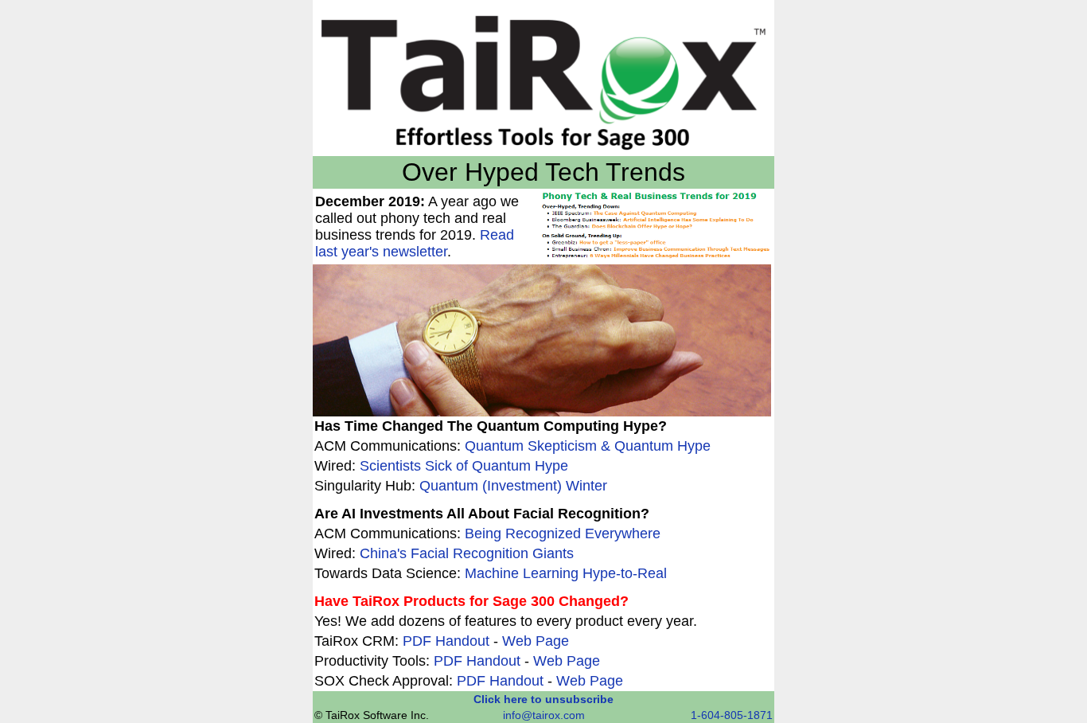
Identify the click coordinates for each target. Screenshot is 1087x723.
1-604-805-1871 (732, 715)
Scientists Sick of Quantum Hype (464, 466)
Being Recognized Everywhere (562, 533)
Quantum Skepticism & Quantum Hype (588, 446)
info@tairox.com (544, 715)
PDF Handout (446, 641)
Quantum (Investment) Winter (513, 486)
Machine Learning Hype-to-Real (566, 573)
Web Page (535, 641)
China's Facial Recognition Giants (467, 553)
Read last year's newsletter (414, 243)
